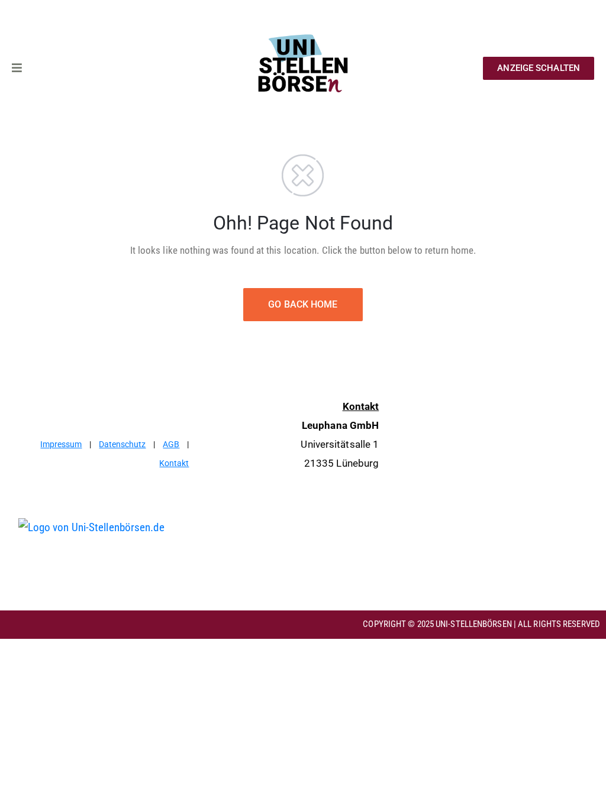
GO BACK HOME (302, 304)
